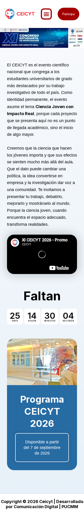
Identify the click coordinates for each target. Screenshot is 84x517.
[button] (46, 14)
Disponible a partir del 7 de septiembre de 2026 (42, 447)
